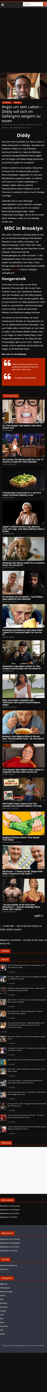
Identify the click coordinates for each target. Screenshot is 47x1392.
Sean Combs (26, 128)
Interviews (4, 1307)
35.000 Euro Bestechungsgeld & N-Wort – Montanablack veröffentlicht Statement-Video (26, 989)
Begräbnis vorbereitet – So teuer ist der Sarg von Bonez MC (23, 942)
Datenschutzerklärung (8, 1265)
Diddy (39, 125)
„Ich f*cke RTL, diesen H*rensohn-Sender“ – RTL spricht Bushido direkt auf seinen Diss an (26, 1116)
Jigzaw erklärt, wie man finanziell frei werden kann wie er (27, 1060)
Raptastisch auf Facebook (10, 1206)
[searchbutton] (45, 4)
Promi (2, 1322)
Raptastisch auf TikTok (8, 1217)
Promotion (4, 1326)
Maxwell (14, 269)
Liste (2, 1315)
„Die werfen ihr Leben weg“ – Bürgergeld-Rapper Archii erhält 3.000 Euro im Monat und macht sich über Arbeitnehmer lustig (26, 1025)
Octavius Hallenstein (27, 125)
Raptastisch (7, 102)
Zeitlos (2, 1334)
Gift (11, 128)
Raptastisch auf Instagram (10, 1210)
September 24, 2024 (20, 380)
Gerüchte (3, 1303)
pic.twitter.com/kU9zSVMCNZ (24, 372)
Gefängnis (5, 128)
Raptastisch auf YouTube (9, 1213)
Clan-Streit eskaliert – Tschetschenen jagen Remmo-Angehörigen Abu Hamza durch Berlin (25, 1082)
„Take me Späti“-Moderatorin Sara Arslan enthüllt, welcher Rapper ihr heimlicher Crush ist (27, 1128)
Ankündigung (5, 1288)
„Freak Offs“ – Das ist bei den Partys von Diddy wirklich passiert (21, 928)
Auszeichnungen (6, 1292)
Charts (2, 1295)
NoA (1, 1319)
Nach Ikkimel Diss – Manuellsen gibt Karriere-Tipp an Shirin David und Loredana (25, 1012)
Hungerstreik (17, 128)
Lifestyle (3, 1311)
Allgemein (17, 102)
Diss (1, 1299)
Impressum (4, 1269)
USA (1, 1330)
